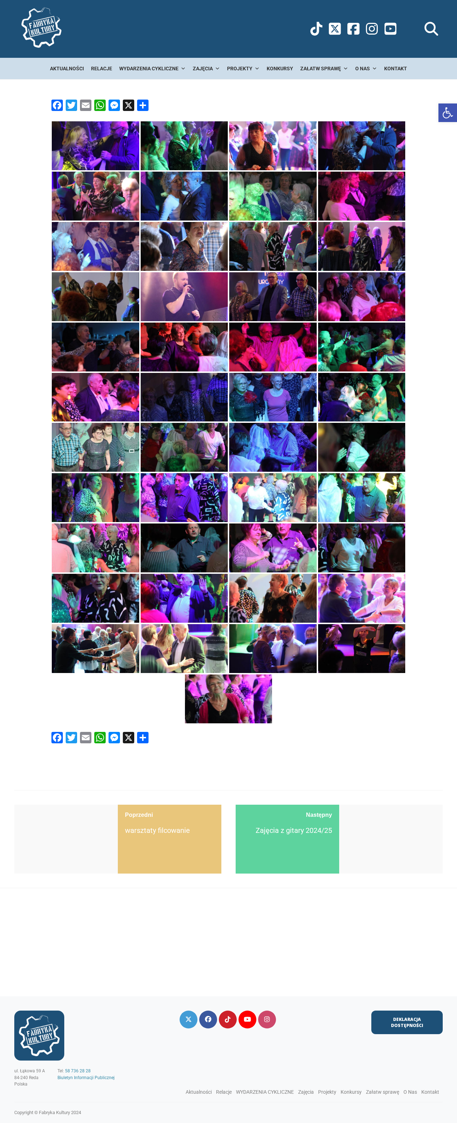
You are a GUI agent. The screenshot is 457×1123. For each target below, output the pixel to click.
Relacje (101, 68)
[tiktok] (228, 1019)
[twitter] (188, 1019)
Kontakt (395, 68)
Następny (319, 815)
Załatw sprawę (320, 68)
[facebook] (208, 1019)
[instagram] (267, 1019)
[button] (447, 112)
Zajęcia (203, 68)
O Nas (362, 68)
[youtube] (247, 1019)
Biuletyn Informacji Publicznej (86, 1077)
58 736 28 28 (78, 1070)
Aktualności (67, 68)
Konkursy (280, 68)
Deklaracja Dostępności (407, 1022)
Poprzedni (139, 815)
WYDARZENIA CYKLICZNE (149, 68)
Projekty (239, 68)
